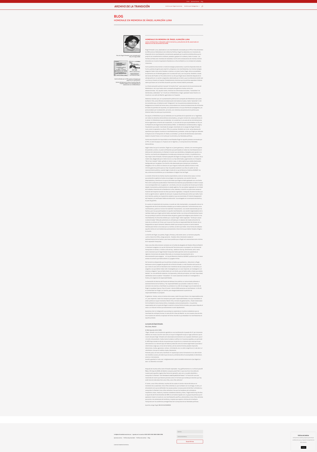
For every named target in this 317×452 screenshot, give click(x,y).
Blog (202, 1)
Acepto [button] (303, 447)
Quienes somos (118, 438)
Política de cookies (141, 438)
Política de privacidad (129, 438)
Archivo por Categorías (191, 6)
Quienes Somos (195, 1)
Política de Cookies (303, 435)
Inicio (187, 1)
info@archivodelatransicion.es (122, 434)
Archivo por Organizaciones (174, 6)
